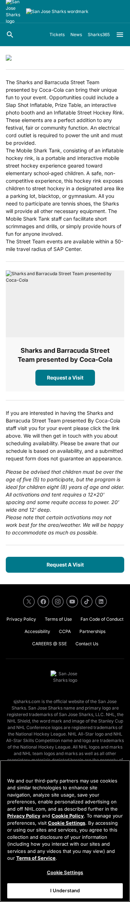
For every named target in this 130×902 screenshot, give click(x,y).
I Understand (65, 890)
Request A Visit (65, 564)
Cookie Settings (66, 823)
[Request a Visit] (65, 303)
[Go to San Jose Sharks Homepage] (57, 11)
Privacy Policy (23, 816)
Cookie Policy (68, 816)
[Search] (10, 34)
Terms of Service (36, 858)
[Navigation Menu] (120, 34)
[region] (65, 831)
